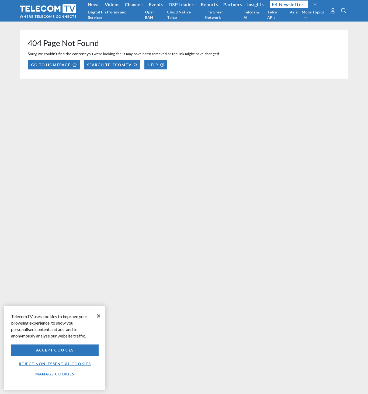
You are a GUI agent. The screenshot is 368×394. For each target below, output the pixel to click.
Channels (134, 4)
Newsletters (292, 4)
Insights (255, 4)
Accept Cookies (55, 350)
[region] (54, 348)
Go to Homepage (51, 64)
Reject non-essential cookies (55, 363)
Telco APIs (272, 15)
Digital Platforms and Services (107, 15)
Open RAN (150, 15)
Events (156, 4)
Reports (209, 4)
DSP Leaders (182, 4)
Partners (232, 4)
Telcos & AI (251, 15)
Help (153, 64)
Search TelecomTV (109, 64)
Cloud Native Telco (179, 15)
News (93, 4)
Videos (112, 4)
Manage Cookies (55, 374)
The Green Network (214, 15)
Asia (294, 12)
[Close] (99, 316)
